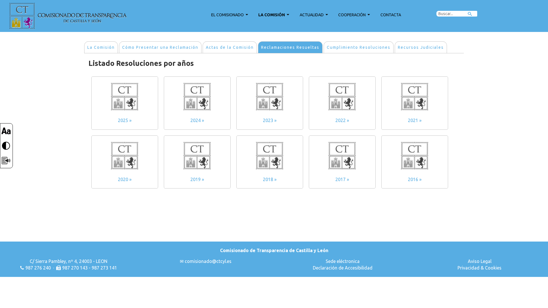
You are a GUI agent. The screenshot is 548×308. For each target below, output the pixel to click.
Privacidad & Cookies (479, 267)
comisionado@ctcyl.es (208, 261)
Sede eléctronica (343, 261)
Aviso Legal (479, 261)
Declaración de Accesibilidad (342, 267)
